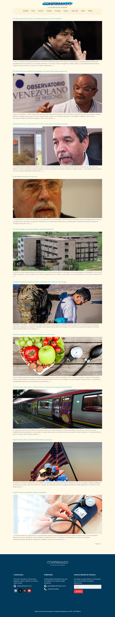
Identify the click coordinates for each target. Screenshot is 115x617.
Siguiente (98, 543)
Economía (40, 10)
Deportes (66, 10)
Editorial (90, 10)
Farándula (49, 10)
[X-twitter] (20, 591)
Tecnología (57, 10)
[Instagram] (25, 591)
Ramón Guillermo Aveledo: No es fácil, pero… (25, 176)
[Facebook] (16, 591)
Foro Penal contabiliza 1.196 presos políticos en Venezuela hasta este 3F (33, 229)
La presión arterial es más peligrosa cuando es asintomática (29, 492)
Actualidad (25, 10)
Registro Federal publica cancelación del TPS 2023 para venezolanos (32, 439)
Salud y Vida (74, 10)
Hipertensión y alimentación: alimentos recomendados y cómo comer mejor (34, 334)
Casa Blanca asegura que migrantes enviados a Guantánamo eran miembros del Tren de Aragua (40, 282)
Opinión (83, 10)
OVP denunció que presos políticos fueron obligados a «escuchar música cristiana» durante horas (40, 71)
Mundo (33, 10)
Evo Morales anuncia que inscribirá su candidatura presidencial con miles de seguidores (37, 18)
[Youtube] (29, 591)
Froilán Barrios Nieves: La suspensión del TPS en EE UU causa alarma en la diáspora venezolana (40, 124)
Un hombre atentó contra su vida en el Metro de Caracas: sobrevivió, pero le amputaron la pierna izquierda (42, 387)
